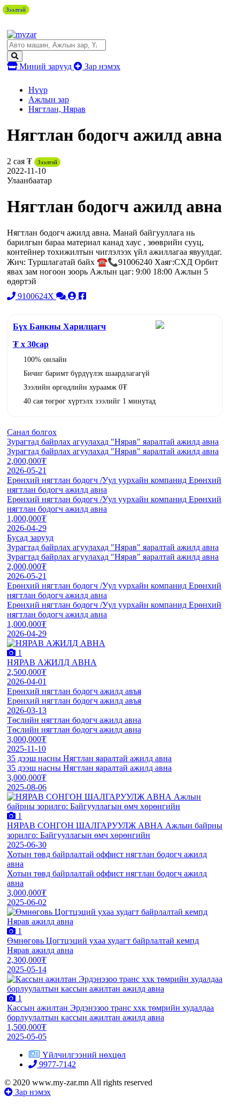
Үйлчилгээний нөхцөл (84, 1054)
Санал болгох (32, 432)
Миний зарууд (45, 66)
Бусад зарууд (30, 537)
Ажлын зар (48, 99)
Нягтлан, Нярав (57, 109)
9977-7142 (56, 1064)
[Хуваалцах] (82, 296)
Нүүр (38, 89)
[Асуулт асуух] (62, 296)
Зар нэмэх (101, 66)
